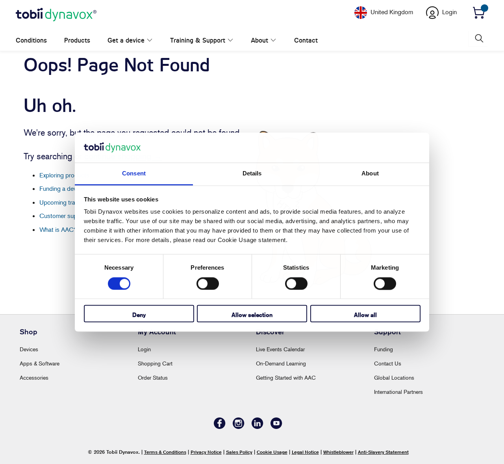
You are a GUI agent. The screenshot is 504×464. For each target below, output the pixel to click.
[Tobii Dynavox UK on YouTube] (276, 426)
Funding (383, 349)
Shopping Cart (155, 363)
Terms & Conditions (165, 452)
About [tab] (370, 173)
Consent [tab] (134, 173)
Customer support (63, 216)
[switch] (207, 283)
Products (77, 40)
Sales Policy (239, 452)
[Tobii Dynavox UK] (56, 15)
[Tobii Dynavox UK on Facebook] (219, 426)
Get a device (126, 40)
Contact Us (387, 363)
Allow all (365, 315)
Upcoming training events (72, 202)
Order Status (153, 377)
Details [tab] (252, 173)
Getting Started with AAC (286, 377)
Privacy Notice (206, 452)
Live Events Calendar (280, 349)
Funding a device (61, 188)
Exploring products (64, 175)
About (243, 40)
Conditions (31, 40)
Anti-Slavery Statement (383, 452)
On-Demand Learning (281, 363)
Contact (281, 40)
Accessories (34, 377)
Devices (29, 349)
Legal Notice (305, 452)
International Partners (398, 391)
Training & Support (189, 40)
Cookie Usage (272, 452)
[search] (478, 38)
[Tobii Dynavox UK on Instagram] (238, 426)
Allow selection (252, 315)
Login (144, 349)
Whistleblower (338, 452)
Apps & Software (39, 363)
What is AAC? (58, 229)
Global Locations (394, 377)
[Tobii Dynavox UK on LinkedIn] (257, 426)
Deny (139, 315)
